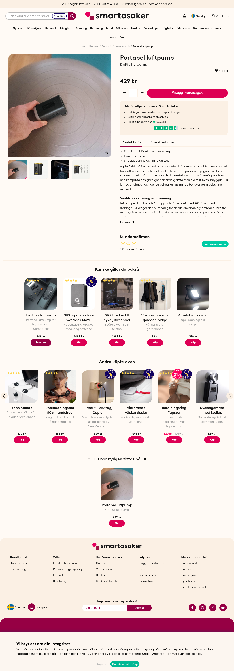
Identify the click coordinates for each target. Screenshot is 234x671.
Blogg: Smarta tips (151, 563)
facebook (191, 607)
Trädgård (65, 28)
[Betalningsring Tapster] (174, 386)
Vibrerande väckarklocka (136, 410)
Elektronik (107, 46)
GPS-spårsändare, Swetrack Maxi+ (79, 318)
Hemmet (50, 28)
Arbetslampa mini (193, 315)
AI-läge (61, 16)
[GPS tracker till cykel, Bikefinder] (117, 294)
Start (83, 46)
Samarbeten (147, 575)
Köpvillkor (60, 575)
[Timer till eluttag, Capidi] (98, 386)
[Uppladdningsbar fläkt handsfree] (60, 386)
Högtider (167, 28)
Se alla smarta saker (196, 587)
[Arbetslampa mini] (193, 294)
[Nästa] (106, 152)
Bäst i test (183, 28)
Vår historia (104, 569)
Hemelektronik (122, 46)
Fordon (135, 28)
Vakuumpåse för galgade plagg (155, 318)
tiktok (211, 607)
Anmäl (139, 607)
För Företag (18, 569)
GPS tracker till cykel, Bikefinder (117, 318)
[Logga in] (184, 16)
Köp (21, 439)
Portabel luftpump (117, 505)
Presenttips (150, 28)
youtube (221, 607)
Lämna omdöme (215, 244)
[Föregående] (13, 152)
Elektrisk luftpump (41, 315)
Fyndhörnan (190, 581)
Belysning (96, 28)
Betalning (59, 581)
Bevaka (41, 342)
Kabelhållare (21, 408)
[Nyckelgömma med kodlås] (212, 386)
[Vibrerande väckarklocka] (136, 386)
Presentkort (189, 563)
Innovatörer (117, 37)
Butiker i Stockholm (109, 581)
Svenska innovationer (207, 28)
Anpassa (101, 664)
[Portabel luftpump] (117, 484)
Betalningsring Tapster (174, 410)
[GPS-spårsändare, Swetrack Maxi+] (79, 294)
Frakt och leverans (65, 563)
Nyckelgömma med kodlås (212, 410)
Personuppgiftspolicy (67, 569)
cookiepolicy (193, 654)
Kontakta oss (19, 563)
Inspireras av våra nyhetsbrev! (117, 601)
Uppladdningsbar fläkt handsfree (59, 410)
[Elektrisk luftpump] (40, 294)
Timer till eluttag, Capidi (98, 410)
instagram (201, 607)
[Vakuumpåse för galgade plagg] (155, 294)
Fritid (109, 28)
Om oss (101, 563)
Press (142, 569)
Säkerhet (122, 28)
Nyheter (18, 28)
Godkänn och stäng (125, 664)
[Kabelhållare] (21, 386)
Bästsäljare (34, 28)
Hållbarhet (103, 575)
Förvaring (81, 28)
